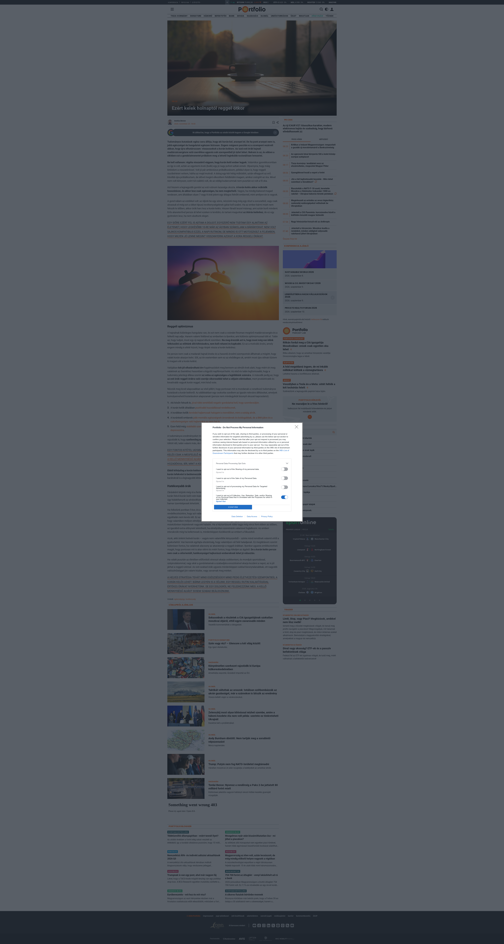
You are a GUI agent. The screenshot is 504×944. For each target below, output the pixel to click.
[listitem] (252, 463)
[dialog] (252, 472)
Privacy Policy (267, 516)
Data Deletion (237, 516)
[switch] (284, 469)
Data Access (252, 516)
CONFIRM (233, 507)
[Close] (297, 427)
